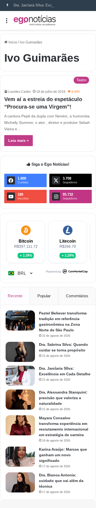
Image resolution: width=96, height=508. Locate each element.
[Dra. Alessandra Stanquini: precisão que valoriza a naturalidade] (20, 400)
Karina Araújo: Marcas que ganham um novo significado (63, 455)
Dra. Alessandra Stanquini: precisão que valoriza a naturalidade (63, 398)
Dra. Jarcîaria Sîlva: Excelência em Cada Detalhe (52, 5)
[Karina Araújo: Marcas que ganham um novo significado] (20, 457)
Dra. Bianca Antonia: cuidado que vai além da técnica (61, 480)
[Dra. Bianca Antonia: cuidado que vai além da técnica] (20, 482)
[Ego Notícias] (34, 20)
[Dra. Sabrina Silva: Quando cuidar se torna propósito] (20, 352)
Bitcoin (26, 241)
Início (12, 42)
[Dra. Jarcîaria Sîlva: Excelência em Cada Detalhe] (20, 376)
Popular (44, 296)
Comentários (77, 296)
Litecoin (67, 241)
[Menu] (6, 22)
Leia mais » (18, 140)
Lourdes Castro (19, 92)
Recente (15, 296)
